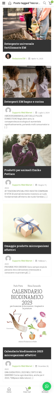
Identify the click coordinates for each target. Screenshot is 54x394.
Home (9, 392)
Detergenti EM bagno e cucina (24, 101)
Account (45, 392)
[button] (46, 386)
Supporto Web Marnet (22, 112)
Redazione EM (18, 58)
